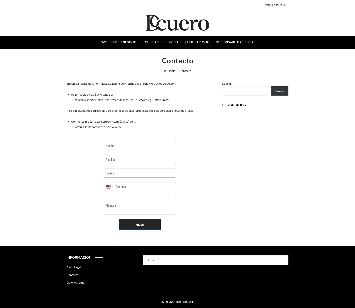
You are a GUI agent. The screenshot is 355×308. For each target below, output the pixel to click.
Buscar (226, 83)
